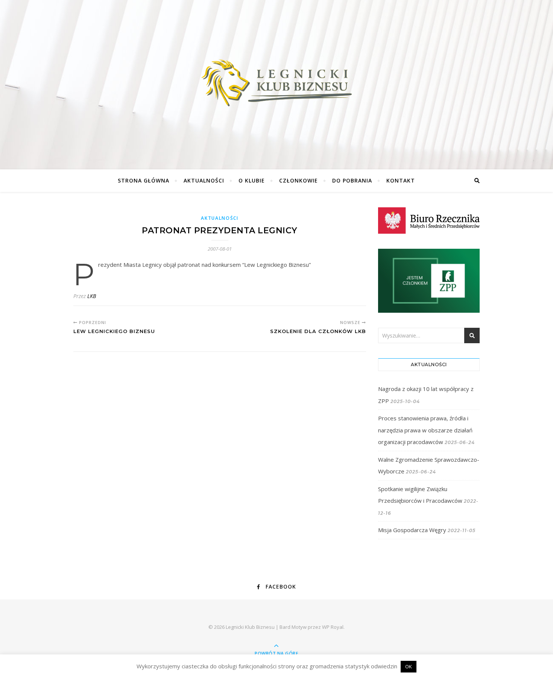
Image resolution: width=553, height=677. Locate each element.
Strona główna (143, 180)
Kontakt (400, 180)
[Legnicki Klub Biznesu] (276, 82)
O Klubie (252, 180)
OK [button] (408, 666)
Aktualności (204, 180)
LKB (91, 296)
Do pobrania (352, 180)
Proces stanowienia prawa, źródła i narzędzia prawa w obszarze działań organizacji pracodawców (425, 430)
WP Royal (332, 627)
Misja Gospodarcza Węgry (412, 530)
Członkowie (298, 180)
